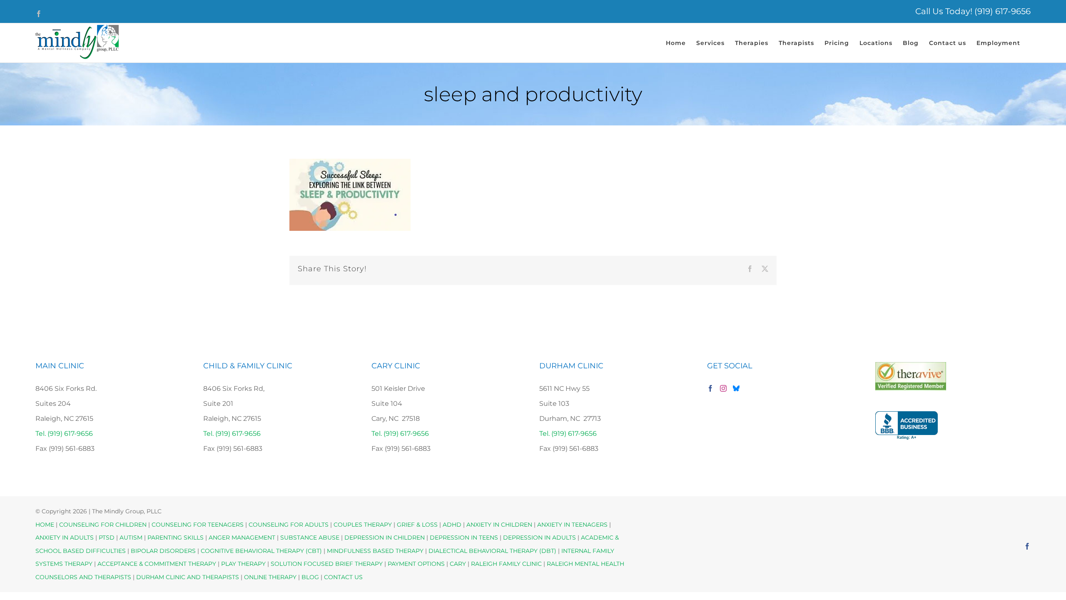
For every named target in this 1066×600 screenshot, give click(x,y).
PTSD (107, 537)
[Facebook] (710, 388)
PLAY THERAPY (243, 564)
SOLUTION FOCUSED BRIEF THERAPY (327, 564)
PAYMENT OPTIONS (417, 564)
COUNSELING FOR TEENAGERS (198, 524)
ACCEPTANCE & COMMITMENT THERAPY (157, 564)
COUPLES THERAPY (363, 524)
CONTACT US (343, 577)
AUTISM (131, 537)
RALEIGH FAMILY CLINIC (506, 564)
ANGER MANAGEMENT (242, 537)
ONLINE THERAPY (270, 577)
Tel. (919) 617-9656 (64, 434)
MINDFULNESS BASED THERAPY (375, 551)
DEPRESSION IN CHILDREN (384, 537)
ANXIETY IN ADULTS (64, 537)
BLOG (310, 577)
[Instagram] (723, 388)
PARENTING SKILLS (175, 537)
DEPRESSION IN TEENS (464, 537)
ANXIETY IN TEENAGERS (572, 524)
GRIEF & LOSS (417, 524)
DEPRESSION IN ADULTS (539, 537)
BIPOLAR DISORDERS (163, 551)
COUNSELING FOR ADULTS (289, 524)
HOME (44, 524)
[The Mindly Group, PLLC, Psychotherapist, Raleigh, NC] (906, 425)
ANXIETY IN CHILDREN (499, 524)
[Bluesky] (736, 388)
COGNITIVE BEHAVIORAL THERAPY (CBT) (261, 551)
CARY (458, 564)
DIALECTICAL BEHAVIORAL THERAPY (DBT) (493, 551)
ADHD (452, 524)
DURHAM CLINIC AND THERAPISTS (187, 577)
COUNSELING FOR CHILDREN (103, 524)
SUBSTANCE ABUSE (309, 537)
